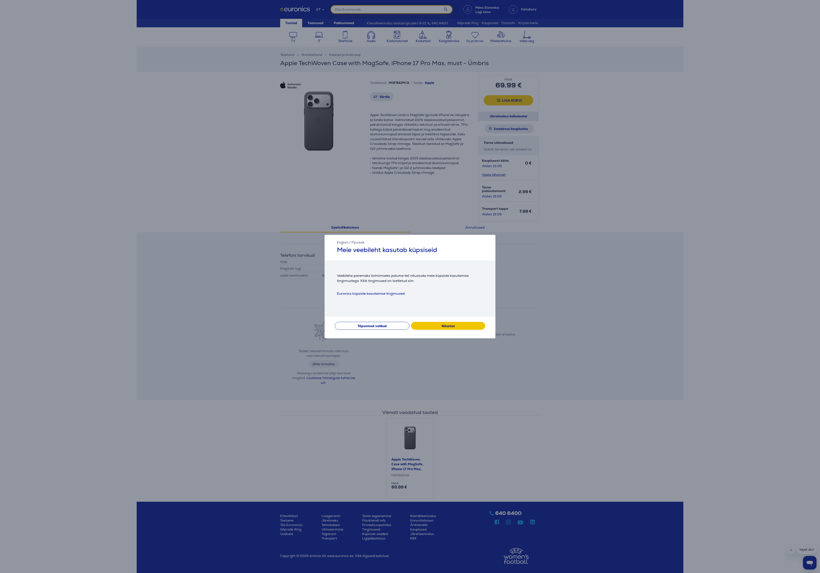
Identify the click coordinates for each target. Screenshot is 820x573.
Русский (357, 242)
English (342, 242)
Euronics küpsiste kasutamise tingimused (371, 293)
